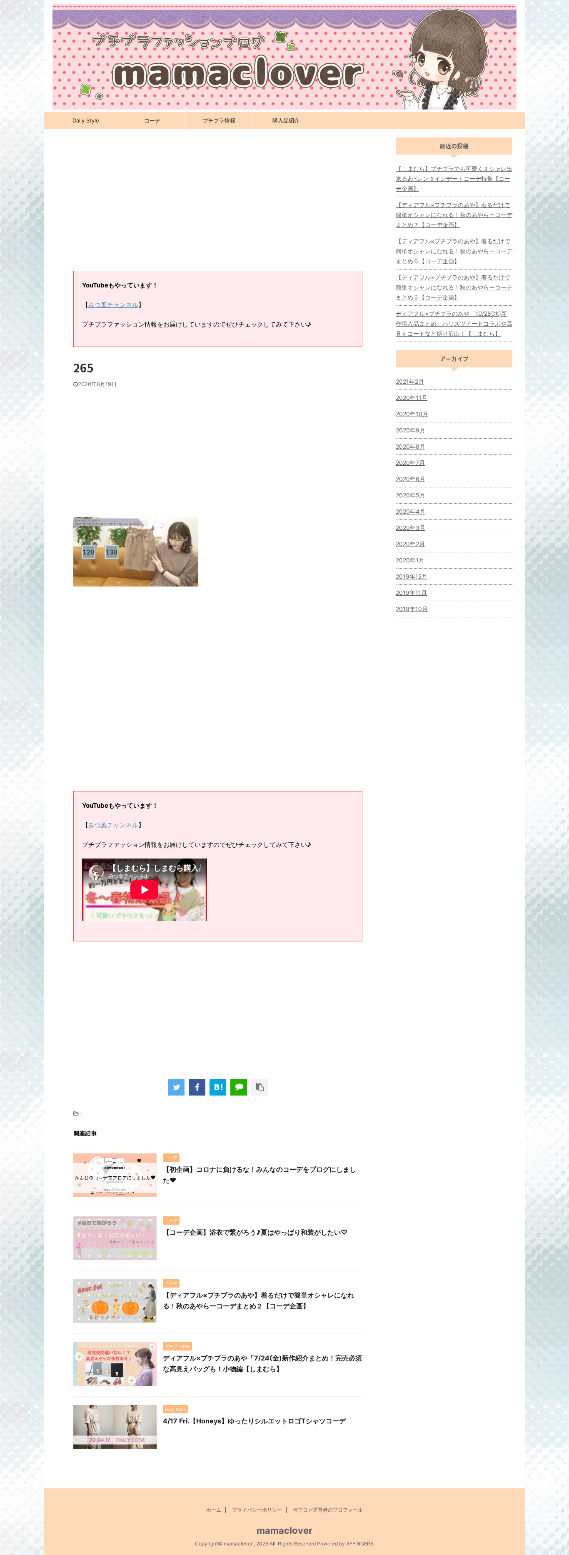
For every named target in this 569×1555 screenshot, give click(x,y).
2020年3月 (410, 527)
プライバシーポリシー (257, 1510)
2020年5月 (410, 495)
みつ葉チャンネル (113, 305)
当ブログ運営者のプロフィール (328, 1510)
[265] (218, 1087)
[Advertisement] (217, 204)
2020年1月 (410, 560)
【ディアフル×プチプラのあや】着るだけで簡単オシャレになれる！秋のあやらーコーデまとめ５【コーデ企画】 (454, 287)
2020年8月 (410, 446)
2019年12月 (411, 576)
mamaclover (284, 1530)
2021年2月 (410, 381)
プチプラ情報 (219, 120)
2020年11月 (411, 397)
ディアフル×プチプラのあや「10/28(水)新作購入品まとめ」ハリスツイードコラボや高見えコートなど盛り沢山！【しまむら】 (454, 323)
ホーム (213, 1510)
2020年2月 (410, 543)
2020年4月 (410, 511)
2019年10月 (412, 608)
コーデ (152, 120)
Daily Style (85, 120)
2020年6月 (410, 478)
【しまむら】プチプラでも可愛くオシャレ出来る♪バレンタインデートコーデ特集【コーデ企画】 (454, 178)
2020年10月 (412, 413)
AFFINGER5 (359, 1543)
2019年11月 (411, 592)
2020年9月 (410, 430)
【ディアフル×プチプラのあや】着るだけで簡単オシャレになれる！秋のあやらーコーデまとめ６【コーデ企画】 (454, 251)
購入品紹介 (285, 120)
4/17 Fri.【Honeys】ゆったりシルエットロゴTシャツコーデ (254, 1421)
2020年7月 (410, 462)
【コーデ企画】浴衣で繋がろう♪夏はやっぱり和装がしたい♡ (255, 1232)
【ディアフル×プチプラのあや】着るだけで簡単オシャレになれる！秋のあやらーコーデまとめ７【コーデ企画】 (454, 214)
